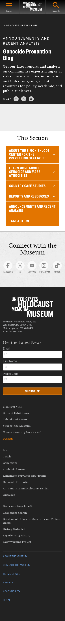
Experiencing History (16, 535)
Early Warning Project (17, 541)
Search (56, 11)
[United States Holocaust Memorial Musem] (32, 316)
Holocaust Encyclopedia (18, 506)
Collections (10, 462)
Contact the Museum (16, 565)
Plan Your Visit (12, 406)
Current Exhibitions (16, 413)
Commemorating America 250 (22, 432)
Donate (8, 438)
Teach (7, 456)
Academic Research (15, 469)
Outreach (9, 494)
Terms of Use (11, 573)
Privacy (8, 582)
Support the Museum (17, 425)
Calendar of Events (15, 419)
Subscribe (32, 391)
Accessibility (11, 591)
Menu (9, 11)
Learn (6, 450)
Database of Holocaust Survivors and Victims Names (31, 521)
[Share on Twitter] (23, 100)
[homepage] (32, 7)
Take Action (19, 221)
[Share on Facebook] (16, 100)
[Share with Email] (31, 100)
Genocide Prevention (16, 482)
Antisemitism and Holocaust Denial (26, 488)
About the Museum (15, 556)
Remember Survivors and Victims (24, 475)
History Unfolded (14, 529)
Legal (7, 600)
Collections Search (15, 512)
